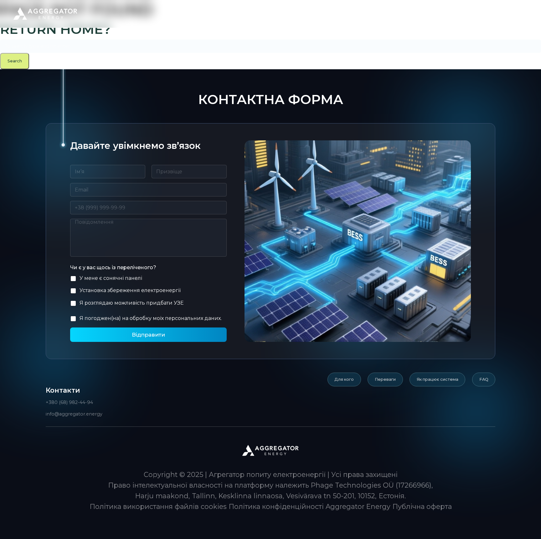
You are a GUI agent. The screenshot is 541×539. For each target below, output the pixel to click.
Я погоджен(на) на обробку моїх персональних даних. (151, 318)
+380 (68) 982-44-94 (69, 402)
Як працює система (437, 379)
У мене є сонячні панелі (111, 278)
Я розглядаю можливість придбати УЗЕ (132, 303)
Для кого (344, 379)
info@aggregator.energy (74, 414)
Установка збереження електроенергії (130, 290)
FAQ (483, 379)
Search (15, 61)
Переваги (385, 379)
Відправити (148, 334)
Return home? (55, 29)
